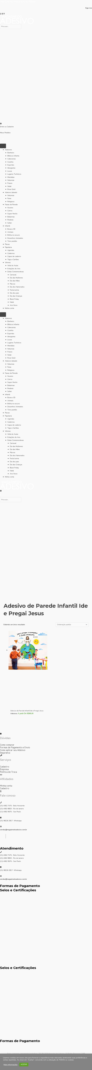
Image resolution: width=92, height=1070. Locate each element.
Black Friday (14, 299)
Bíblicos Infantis (13, 156)
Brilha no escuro (13, 235)
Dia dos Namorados (17, 287)
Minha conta (9, 308)
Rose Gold (11, 189)
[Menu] (3, 146)
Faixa (9, 198)
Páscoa (12, 284)
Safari (9, 223)
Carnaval (13, 275)
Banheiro (10, 153)
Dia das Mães (15, 281)
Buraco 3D (11, 229)
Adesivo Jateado (11, 192)
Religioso (10, 201)
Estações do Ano (13, 269)
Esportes (10, 165)
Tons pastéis (12, 241)
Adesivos (8, 150)
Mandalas (10, 177)
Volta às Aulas (12, 265)
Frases (9, 183)
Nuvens (10, 208)
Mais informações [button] (10, 1065)
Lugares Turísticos (14, 174)
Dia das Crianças (16, 296)
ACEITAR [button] (24, 1064)
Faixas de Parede (11, 204)
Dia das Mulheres (16, 278)
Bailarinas (11, 217)
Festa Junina (14, 290)
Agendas (10, 250)
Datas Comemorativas (15, 272)
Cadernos (11, 253)
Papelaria (8, 247)
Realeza (10, 220)
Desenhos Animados (15, 238)
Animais (10, 232)
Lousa (9, 171)
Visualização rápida (28, 707)
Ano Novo (13, 305)
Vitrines (8, 262)
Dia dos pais (14, 293)
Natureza (10, 180)
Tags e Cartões (13, 259)
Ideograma (11, 168)
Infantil (7, 226)
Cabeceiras (11, 159)
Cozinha (10, 162)
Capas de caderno (14, 256)
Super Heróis (12, 214)
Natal (9, 186)
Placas (7, 244)
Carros (9, 211)
